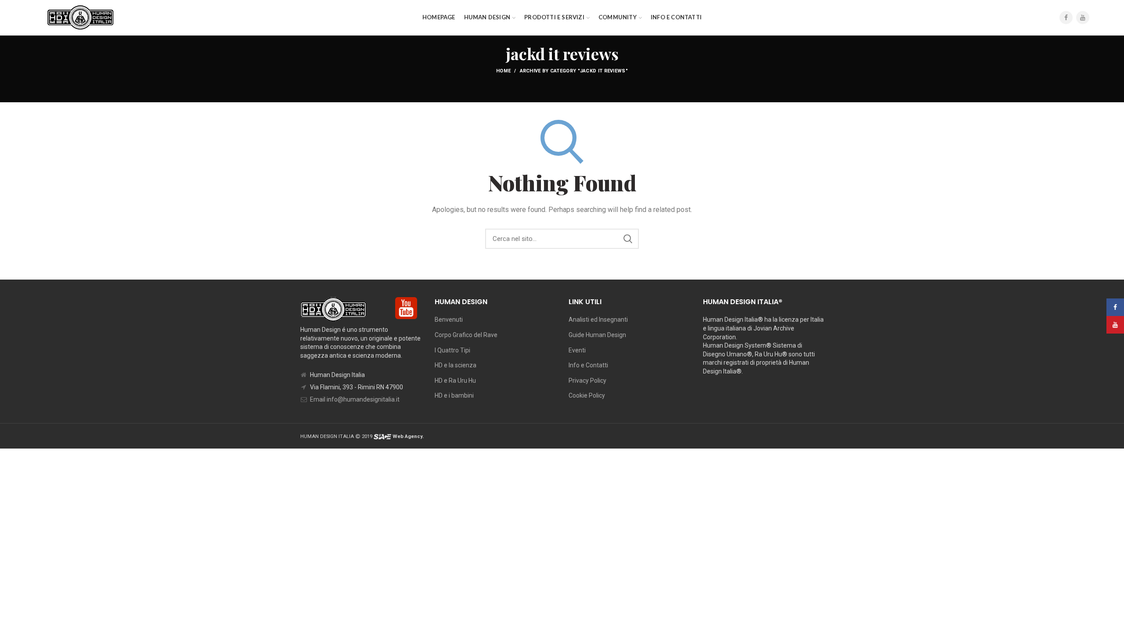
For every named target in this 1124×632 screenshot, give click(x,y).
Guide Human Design (597, 334)
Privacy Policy (587, 380)
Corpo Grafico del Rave (466, 334)
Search (628, 239)
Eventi (577, 350)
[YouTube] (1082, 17)
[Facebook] (1066, 17)
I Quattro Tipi (452, 350)
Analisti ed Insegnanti (598, 319)
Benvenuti (449, 319)
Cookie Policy (587, 395)
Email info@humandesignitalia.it (355, 399)
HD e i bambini (454, 395)
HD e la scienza (455, 365)
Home (503, 71)
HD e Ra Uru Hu (455, 380)
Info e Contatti (588, 365)
